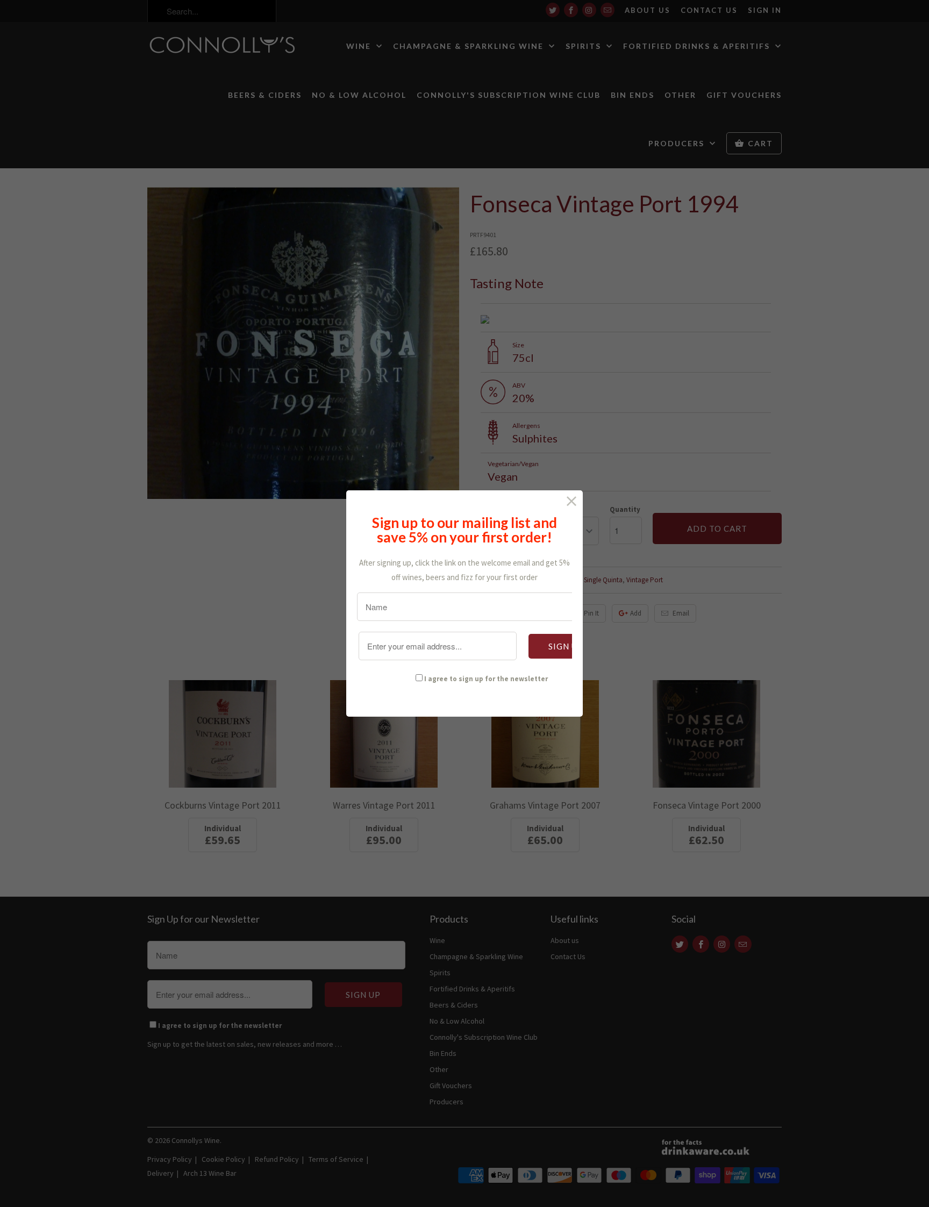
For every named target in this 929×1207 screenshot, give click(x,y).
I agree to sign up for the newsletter (486, 678)
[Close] (571, 501)
